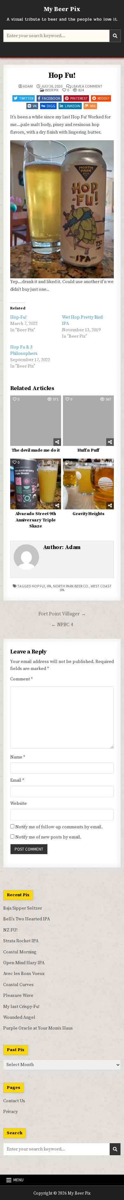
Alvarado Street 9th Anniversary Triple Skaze (35, 520)
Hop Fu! (62, 75)
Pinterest (79, 98)
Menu (18, 1180)
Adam (28, 86)
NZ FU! (10, 930)
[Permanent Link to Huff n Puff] (88, 420)
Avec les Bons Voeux (24, 974)
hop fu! (38, 586)
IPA (49, 586)
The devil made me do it (35, 450)
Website (18, 803)
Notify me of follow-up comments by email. (59, 827)
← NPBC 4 (62, 625)
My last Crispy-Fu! (21, 1007)
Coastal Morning (20, 952)
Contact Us (14, 1101)
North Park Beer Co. (71, 586)
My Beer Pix (62, 9)
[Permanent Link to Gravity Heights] (88, 484)
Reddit (104, 98)
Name (17, 757)
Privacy (10, 1112)
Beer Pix (52, 90)
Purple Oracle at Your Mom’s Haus (38, 1028)
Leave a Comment (87, 86)
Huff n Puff (88, 450)
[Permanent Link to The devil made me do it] (35, 420)
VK (35, 105)
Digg (51, 105)
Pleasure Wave (18, 995)
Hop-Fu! (18, 317)
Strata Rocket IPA (20, 941)
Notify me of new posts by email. (48, 837)
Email (17, 780)
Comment (21, 679)
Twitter (26, 98)
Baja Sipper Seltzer (22, 908)
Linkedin (72, 105)
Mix (93, 105)
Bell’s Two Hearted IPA (26, 919)
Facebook (51, 98)
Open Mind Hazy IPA (24, 963)
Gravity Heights (88, 514)
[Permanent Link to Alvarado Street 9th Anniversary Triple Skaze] (35, 484)
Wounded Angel (19, 1017)
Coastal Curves (18, 985)
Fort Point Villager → (62, 614)
